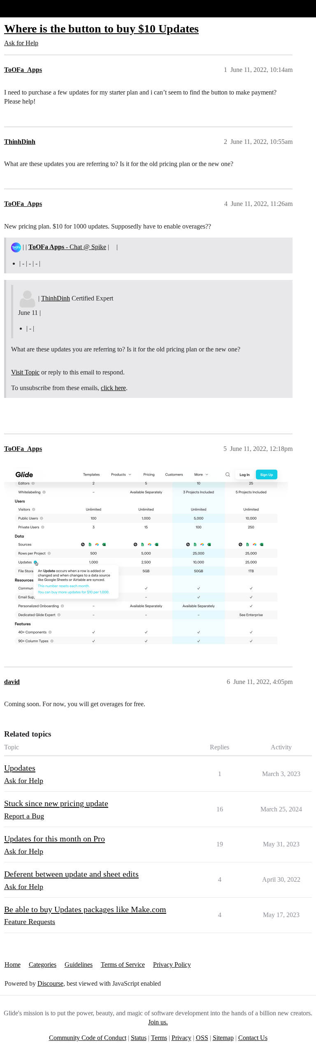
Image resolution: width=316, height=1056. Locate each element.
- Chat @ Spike (67, 246)
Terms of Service (123, 964)
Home (13, 964)
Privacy (181, 1037)
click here (113, 387)
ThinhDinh (55, 298)
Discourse (50, 983)
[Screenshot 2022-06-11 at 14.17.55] (146, 555)
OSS (202, 1037)
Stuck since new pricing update (56, 803)
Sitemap (223, 1037)
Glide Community (27, 8)
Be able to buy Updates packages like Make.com (85, 909)
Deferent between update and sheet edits (71, 873)
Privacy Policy (172, 964)
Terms (159, 1037)
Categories (42, 964)
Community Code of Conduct (87, 1037)
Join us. (158, 1022)
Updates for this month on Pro (54, 838)
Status (138, 1037)
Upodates (19, 767)
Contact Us (252, 1037)
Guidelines (79, 964)
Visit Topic (25, 372)
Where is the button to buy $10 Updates (101, 28)
